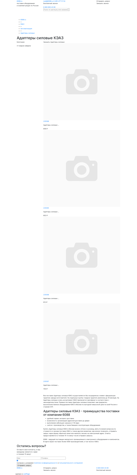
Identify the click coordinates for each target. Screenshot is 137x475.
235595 (46, 208)
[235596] (81, 81)
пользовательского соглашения (71, 463)
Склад (64, 14)
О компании (122, 15)
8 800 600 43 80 (49, 7)
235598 (46, 295)
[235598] (81, 255)
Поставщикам (112, 14)
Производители (74, 14)
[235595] (81, 168)
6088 (19, 468)
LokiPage (26, 474)
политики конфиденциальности (45, 463)
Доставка (93, 14)
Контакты (131, 14)
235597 (46, 381)
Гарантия (102, 14)
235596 (46, 121)
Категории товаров (85, 15)
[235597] (81, 342)
